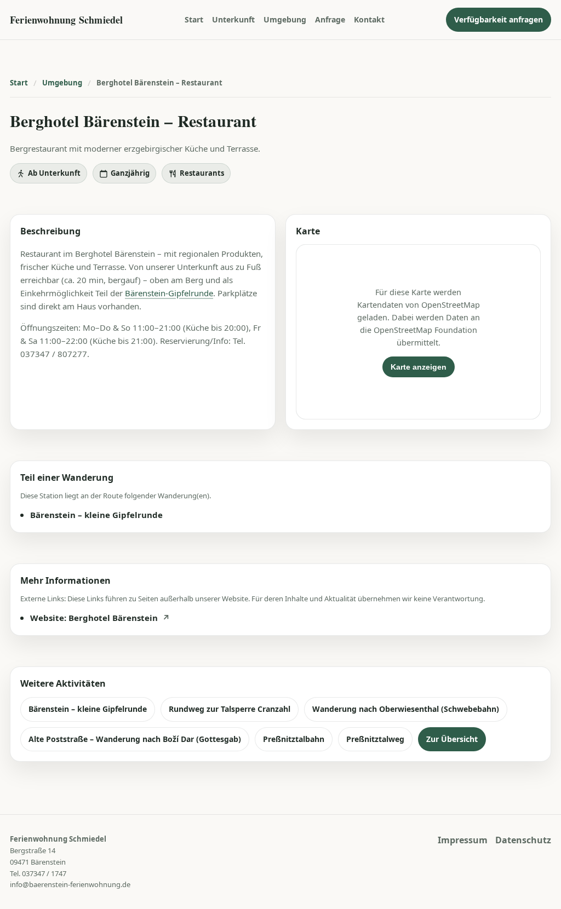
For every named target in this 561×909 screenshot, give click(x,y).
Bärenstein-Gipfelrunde (169, 292)
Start (194, 19)
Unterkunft (233, 19)
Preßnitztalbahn (293, 739)
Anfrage (330, 19)
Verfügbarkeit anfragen (498, 19)
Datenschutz (523, 840)
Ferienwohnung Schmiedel (66, 20)
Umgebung (285, 19)
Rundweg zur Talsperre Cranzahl (229, 709)
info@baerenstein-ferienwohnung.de (70, 884)
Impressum (463, 840)
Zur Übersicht (452, 739)
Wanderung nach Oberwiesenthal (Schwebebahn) (405, 709)
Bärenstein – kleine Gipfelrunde (87, 709)
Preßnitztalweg (375, 739)
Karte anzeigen (418, 367)
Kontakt (369, 19)
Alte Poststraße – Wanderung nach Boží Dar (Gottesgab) (134, 739)
